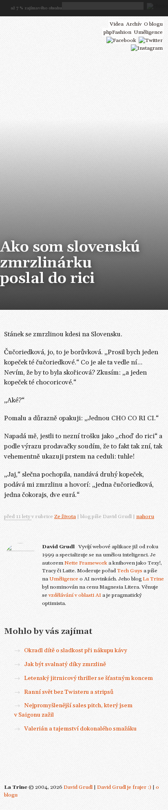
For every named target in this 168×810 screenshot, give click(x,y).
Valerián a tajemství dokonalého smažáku (80, 729)
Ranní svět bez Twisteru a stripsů (68, 692)
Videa (117, 24)
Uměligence (63, 579)
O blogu (153, 24)
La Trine (153, 579)
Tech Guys (129, 570)
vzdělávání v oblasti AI (75, 595)
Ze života (65, 516)
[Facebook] (121, 40)
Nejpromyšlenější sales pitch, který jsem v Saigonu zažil (73, 710)
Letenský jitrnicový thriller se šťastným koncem (88, 678)
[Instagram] (147, 48)
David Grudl (78, 787)
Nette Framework (85, 563)
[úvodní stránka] (49, 23)
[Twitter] (151, 40)
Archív (133, 24)
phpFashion (117, 32)
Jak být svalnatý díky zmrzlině (65, 664)
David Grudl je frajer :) (124, 787)
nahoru (145, 516)
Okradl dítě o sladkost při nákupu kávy (75, 650)
